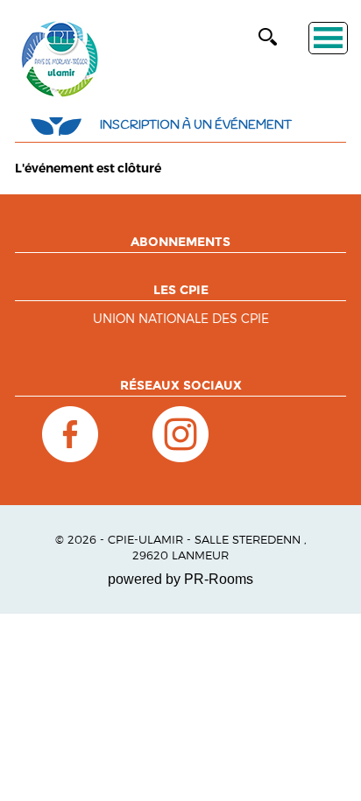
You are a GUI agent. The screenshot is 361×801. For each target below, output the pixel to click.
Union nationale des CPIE (181, 319)
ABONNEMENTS (180, 241)
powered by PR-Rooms (180, 579)
